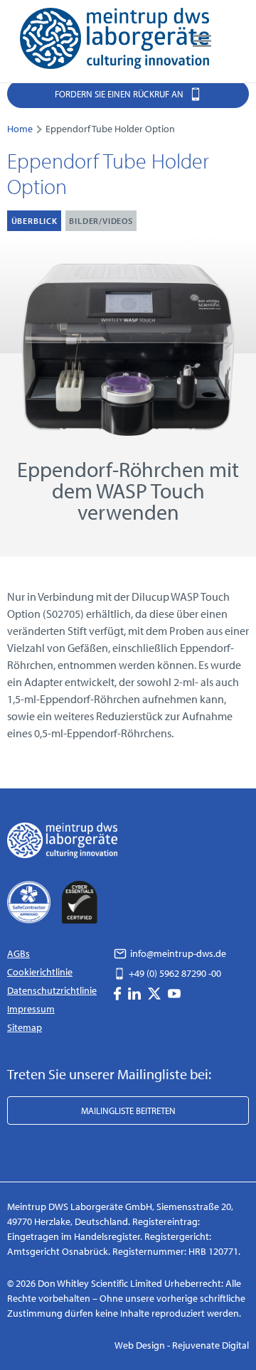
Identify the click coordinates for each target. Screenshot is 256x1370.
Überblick (34, 220)
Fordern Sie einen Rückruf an (120, 94)
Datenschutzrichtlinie (52, 990)
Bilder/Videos (100, 220)
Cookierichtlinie (40, 971)
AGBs (18, 953)
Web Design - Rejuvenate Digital (181, 1345)
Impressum (31, 1008)
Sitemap (24, 1027)
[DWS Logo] (114, 41)
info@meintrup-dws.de (177, 953)
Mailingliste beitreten (128, 1110)
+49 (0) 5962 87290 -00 (174, 973)
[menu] (202, 41)
